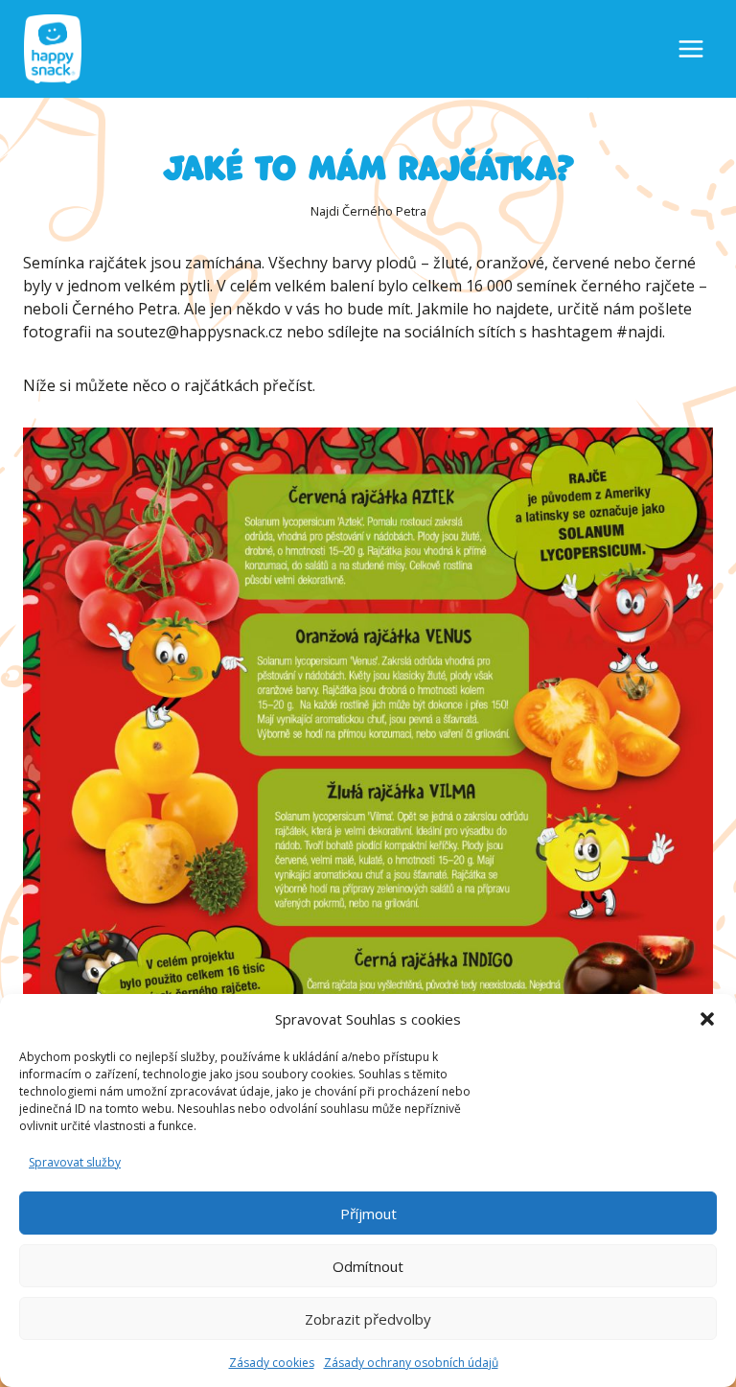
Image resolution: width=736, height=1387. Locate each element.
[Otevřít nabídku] (691, 49)
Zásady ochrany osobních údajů (411, 1362)
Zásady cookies (271, 1362)
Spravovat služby (75, 1162)
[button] (707, 1019)
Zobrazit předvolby (368, 1319)
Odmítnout (368, 1266)
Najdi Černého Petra (368, 211)
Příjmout (368, 1213)
